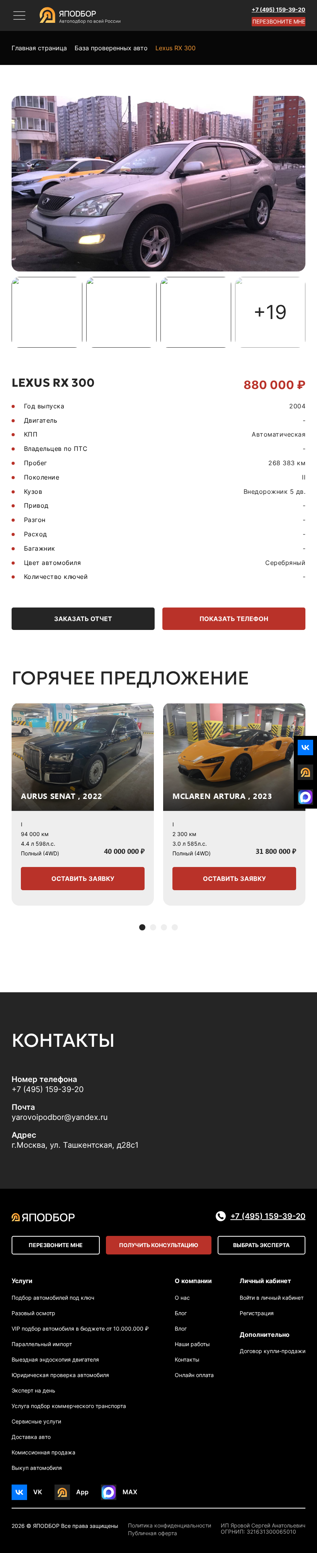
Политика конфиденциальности (169, 1525)
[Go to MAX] (305, 797)
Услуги (22, 1281)
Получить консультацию (158, 1245)
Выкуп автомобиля (37, 1467)
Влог (181, 1328)
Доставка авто (31, 1437)
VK (37, 1492)
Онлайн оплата (194, 1375)
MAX (130, 1492)
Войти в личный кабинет (271, 1297)
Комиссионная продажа (43, 1452)
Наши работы (192, 1344)
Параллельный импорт (42, 1344)
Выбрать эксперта (261, 1245)
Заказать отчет (83, 619)
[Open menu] (19, 15)
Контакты (187, 1359)
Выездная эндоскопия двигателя (55, 1359)
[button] (142, 927)
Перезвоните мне (278, 21)
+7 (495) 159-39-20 (278, 9)
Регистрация (257, 1313)
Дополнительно (265, 1334)
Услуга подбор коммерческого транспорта (69, 1406)
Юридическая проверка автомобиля (60, 1375)
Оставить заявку (82, 878)
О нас (182, 1297)
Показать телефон (233, 619)
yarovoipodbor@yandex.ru (60, 1117)
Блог (181, 1313)
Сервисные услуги (36, 1421)
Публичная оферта (152, 1533)
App (82, 1492)
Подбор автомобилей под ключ (53, 1297)
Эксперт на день (33, 1390)
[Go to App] (305, 772)
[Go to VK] (305, 747)
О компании (193, 1281)
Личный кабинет (265, 1281)
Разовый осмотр (33, 1313)
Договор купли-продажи (272, 1351)
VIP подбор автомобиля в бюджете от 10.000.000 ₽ (80, 1328)
